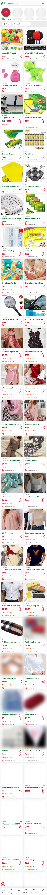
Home (3, 893)
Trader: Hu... (27, 785)
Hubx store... (4, 115)
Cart (19, 893)
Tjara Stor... (4, 50)
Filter (8, 24)
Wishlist (25, 893)
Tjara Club (34, 893)
